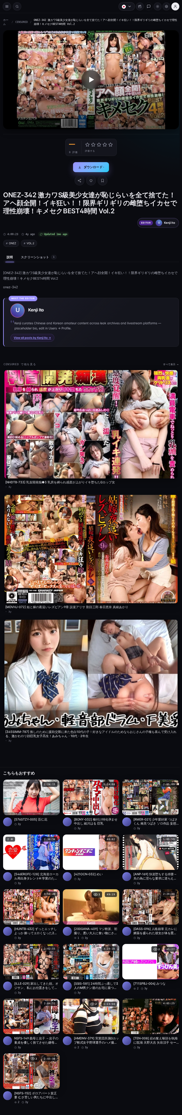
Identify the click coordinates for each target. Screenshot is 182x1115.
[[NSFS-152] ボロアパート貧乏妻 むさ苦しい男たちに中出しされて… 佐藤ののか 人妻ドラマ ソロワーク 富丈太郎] (31, 1071)
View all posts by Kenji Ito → (32, 336)
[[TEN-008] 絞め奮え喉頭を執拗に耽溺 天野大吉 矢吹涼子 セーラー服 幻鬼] (149, 1016)
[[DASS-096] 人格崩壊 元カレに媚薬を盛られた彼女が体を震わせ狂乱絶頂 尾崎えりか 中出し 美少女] (149, 908)
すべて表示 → (168, 363)
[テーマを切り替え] (155, 6)
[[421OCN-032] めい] (90, 852)
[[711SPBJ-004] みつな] (149, 960)
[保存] (101, 179)
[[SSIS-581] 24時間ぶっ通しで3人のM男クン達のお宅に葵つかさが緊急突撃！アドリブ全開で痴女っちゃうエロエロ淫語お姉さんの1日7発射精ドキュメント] (90, 962)
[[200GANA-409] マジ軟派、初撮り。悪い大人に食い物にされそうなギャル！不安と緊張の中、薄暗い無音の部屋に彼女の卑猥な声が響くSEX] (90, 908)
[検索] (17, 6)
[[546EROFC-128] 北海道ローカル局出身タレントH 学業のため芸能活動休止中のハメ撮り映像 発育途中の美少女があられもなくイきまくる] (31, 854)
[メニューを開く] (7, 6)
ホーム (5, 22)
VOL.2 (30, 242)
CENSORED (21, 22)
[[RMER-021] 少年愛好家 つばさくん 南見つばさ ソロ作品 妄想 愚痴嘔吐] (149, 799)
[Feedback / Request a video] (146, 6)
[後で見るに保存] (53, 779)
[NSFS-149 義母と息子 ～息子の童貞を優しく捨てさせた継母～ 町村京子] (31, 1016)
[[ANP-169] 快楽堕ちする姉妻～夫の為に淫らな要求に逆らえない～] (149, 854)
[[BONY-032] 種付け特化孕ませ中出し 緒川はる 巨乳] (90, 799)
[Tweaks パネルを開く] (164, 6)
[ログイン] (173, 6)
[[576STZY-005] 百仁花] (31, 797)
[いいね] (90, 179)
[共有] (78, 179)
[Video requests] (138, 6)
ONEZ (12, 242)
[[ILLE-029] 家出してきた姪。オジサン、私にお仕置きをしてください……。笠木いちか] (31, 962)
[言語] (124, 6)
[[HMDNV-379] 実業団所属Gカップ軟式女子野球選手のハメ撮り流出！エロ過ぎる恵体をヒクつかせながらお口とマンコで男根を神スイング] (90, 1016)
